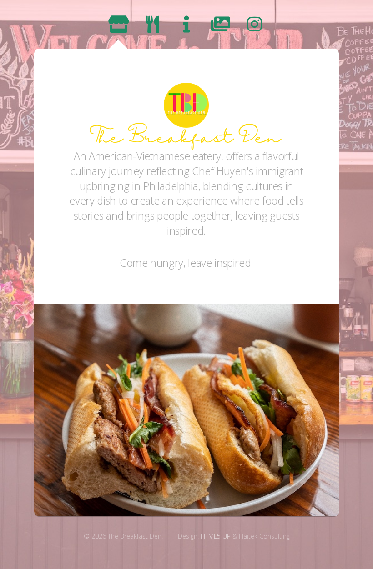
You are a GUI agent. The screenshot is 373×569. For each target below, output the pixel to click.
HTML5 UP (216, 536)
